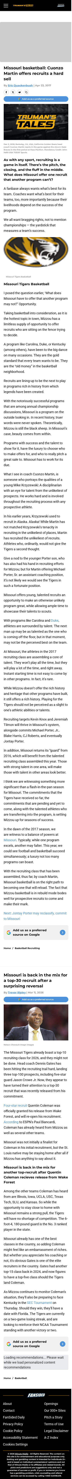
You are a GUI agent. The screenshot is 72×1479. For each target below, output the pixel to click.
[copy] (26, 92)
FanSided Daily (14, 1417)
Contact (9, 1410)
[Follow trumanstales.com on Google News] (62, 932)
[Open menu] (6, 5)
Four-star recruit (15, 1105)
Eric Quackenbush (20, 85)
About (7, 1404)
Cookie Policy (13, 1431)
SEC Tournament (39, 1303)
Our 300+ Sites (55, 1410)
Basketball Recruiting (27, 948)
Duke (55, 620)
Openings (51, 1404)
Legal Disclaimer (56, 1431)
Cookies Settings (15, 1444)
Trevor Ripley (17, 992)
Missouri (10, 840)
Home (7, 948)
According (11, 1122)
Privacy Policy (13, 1424)
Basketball (21, 1378)
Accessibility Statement (20, 1437)
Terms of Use (54, 1424)
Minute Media (21, 1454)
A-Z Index (51, 1437)
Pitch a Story (53, 1417)
